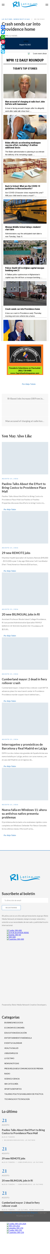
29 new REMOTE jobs (16, 553)
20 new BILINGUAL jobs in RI (21, 614)
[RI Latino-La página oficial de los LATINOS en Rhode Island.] (25, 5)
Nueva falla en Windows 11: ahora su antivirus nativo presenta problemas (24, 813)
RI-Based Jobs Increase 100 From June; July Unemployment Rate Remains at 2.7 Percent (26, 398)
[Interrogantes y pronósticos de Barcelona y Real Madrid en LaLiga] (25, 719)
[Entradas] (25, 410)
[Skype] (2, 51)
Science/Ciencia (12, 1079)
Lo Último (7, 19)
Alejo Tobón (8, 1137)
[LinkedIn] (2, 46)
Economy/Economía (14, 1028)
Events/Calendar (13, 1043)
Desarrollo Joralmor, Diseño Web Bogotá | (21, 1212)
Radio (7, 1073)
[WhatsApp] (2, 37)
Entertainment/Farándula (18, 1038)
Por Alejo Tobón (29, 384)
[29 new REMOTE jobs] (25, 527)
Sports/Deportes (12, 1089)
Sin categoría (11, 1084)
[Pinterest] (2, 41)
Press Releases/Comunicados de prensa (23, 1068)
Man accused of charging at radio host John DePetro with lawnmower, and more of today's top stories (25, 421)
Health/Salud (11, 1048)
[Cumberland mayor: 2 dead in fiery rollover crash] (25, 653)
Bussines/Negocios (13, 1022)
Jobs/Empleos (11, 1053)
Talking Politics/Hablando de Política (23, 1094)
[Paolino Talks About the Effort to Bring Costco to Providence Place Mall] (25, 458)
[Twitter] (19, 384)
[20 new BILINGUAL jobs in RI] (25, 588)
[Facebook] (15, 384)
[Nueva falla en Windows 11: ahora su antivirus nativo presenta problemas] (25, 784)
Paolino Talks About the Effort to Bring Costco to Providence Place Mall (24, 487)
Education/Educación (15, 1033)
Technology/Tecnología (17, 1099)
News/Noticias (22, 19)
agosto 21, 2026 (10, 479)
